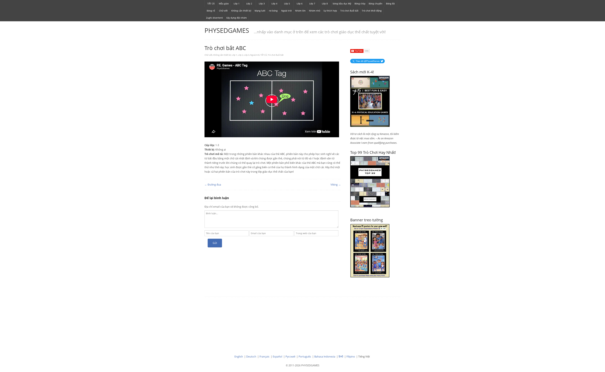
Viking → (336, 184)
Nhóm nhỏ (314, 10)
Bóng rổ (211, 10)
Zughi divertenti (214, 17)
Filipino (350, 356)
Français (264, 356)
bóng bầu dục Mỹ (342, 3)
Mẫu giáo (224, 3)
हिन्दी (341, 356)
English (238, 356)
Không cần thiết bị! (241, 10)
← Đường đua (213, 184)
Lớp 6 (299, 3)
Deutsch (251, 356)
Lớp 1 (236, 3)
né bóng (273, 10)
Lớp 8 (325, 3)
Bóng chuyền (375, 3)
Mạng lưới (260, 10)
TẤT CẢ (211, 3)
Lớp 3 (262, 3)
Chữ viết (223, 10)
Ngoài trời (286, 10)
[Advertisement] (302, 323)
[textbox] (271, 219)
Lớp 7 (312, 3)
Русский (290, 356)
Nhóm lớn (300, 10)
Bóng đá (390, 3)
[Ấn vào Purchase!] (370, 181)
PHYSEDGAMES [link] (227, 30)
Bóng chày (359, 3)
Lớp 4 (274, 3)
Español (277, 356)
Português (305, 356)
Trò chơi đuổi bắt (349, 10)
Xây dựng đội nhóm (236, 17)
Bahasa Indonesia (324, 356)
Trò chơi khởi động (372, 10)
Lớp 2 (249, 3)
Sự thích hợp (330, 10)
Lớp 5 (287, 3)
